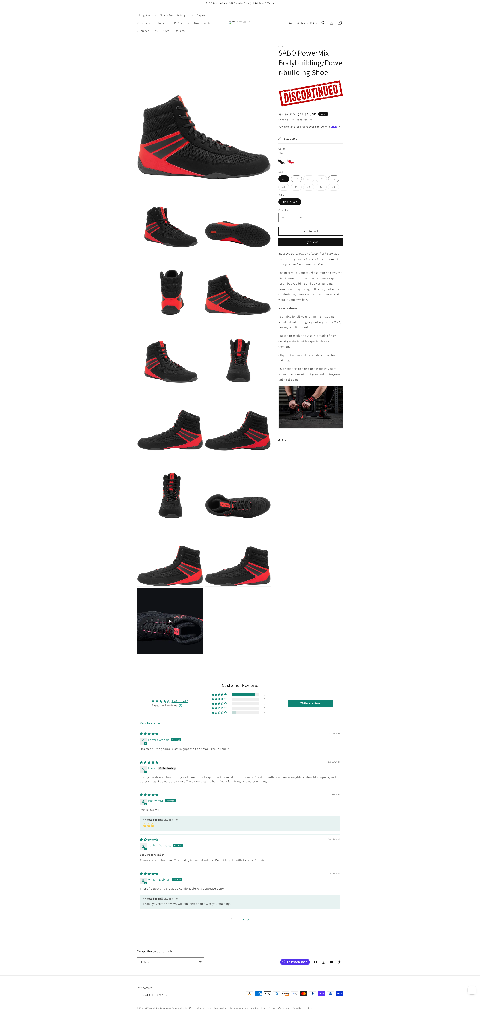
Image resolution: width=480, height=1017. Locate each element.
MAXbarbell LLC (152, 1008)
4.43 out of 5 (180, 701)
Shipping (283, 119)
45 (335, 187)
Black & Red (289, 202)
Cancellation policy (302, 1008)
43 (310, 187)
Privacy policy (219, 1008)
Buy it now (311, 242)
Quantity (283, 210)
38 (310, 179)
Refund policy (202, 1008)
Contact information (279, 1008)
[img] (149, 734)
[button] (146, 15)
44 (323, 187)
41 (285, 187)
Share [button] (285, 440)
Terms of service (238, 1008)
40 (333, 178)
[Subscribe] (200, 961)
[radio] (282, 160)
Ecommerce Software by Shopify (176, 1008)
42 (298, 187)
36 (283, 178)
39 (323, 179)
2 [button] (238, 920)
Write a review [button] (310, 703)
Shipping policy (257, 1008)
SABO (281, 46)
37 (296, 178)
